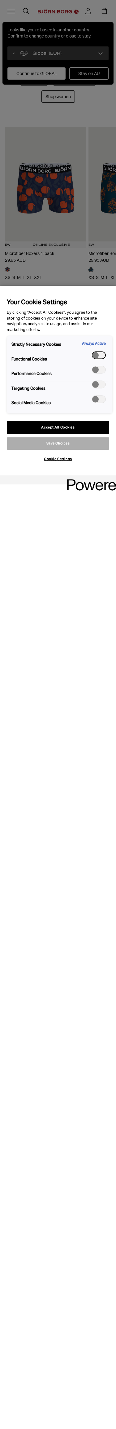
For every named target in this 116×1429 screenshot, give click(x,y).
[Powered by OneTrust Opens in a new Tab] (89, 480)
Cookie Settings (58, 459)
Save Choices (58, 443)
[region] (58, 857)
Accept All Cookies (58, 427)
